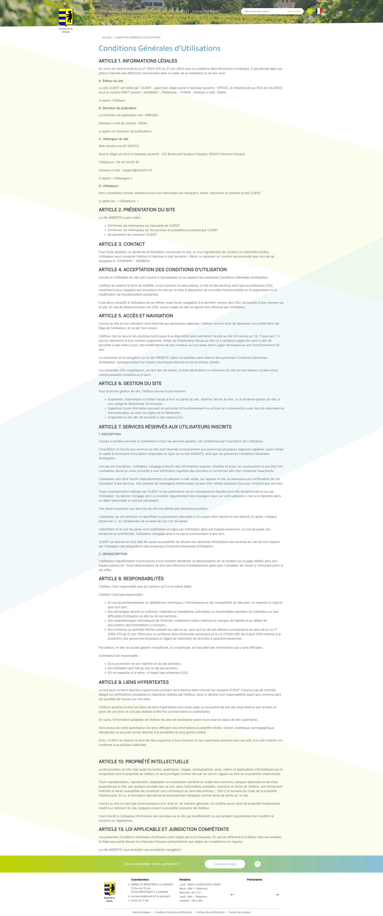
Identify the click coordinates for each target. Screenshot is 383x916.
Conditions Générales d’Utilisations (173, 912)
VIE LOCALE (159, 11)
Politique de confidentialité (210, 912)
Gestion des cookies (239, 912)
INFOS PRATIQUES (135, 11)
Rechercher (294, 11)
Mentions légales (142, 912)
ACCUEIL (89, 11)
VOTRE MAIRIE (108, 11)
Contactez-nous (205, 11)
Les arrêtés (179, 11)
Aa (309, 11)
